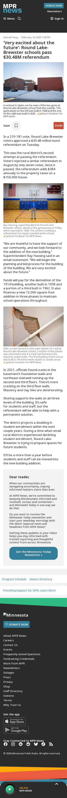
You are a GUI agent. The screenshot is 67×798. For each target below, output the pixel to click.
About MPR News (14, 635)
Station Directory (40, 579)
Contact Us (10, 645)
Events (7, 649)
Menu (11, 18)
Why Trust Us (12, 705)
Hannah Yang (10, 37)
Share (59, 125)
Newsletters (11, 668)
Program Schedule (14, 579)
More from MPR (14, 663)
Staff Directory (13, 691)
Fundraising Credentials (18, 659)
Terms (7, 700)
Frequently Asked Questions (21, 654)
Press (7, 677)
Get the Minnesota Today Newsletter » (33, 553)
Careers (8, 640)
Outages (8, 672)
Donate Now (54, 5)
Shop (6, 686)
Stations (8, 695)
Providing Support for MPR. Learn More (29, 590)
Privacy (8, 682)
